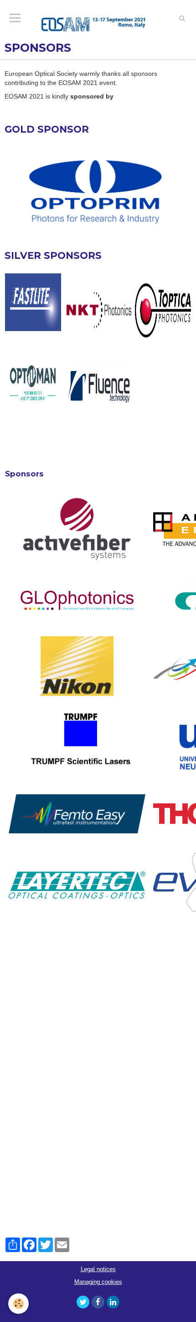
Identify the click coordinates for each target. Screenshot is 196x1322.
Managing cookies (98, 1282)
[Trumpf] (77, 743)
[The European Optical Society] (98, 18)
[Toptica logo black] (163, 310)
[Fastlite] (33, 302)
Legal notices (98, 1269)
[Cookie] (18, 1303)
